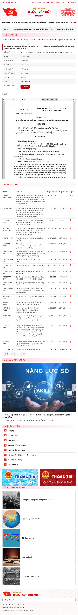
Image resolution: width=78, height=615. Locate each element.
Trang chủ (6, 22)
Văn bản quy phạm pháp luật (26, 39)
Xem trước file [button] (7, 94)
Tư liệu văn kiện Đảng (12, 426)
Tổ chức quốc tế (28, 538)
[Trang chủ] (9, 12)
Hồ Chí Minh (72, 2)
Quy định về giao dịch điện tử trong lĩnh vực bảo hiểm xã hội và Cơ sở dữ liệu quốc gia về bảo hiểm (30, 290)
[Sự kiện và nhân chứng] (11, 576)
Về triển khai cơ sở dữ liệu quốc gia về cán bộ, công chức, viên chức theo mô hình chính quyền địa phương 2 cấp (30, 222)
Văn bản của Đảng (8, 39)
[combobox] (39, 600)
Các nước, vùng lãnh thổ (31, 519)
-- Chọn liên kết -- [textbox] (9, 600)
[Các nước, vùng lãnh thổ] (11, 519)
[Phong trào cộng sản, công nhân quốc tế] (11, 500)
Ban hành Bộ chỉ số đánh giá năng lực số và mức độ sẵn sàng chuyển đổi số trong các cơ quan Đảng (37, 416)
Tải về (26, 87)
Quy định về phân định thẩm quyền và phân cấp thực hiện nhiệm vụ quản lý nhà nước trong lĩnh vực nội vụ (30, 344)
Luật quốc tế (27, 557)
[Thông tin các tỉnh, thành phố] (58, 477)
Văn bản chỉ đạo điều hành (47, 39)
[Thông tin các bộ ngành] (20, 477)
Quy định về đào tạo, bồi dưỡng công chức (30, 265)
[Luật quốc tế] (11, 557)
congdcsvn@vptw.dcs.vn (15, 607)
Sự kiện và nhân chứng (30, 576)
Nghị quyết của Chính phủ (66, 40)
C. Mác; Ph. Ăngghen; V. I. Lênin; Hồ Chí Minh (29, 22)
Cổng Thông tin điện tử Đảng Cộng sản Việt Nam (48, 2)
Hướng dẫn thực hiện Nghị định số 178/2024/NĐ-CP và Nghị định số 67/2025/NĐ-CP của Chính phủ (27, 310)
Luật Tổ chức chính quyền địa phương (28, 349)
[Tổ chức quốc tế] (11, 538)
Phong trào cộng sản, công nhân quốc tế (37, 500)
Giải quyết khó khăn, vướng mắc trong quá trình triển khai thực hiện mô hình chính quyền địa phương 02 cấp (30, 246)
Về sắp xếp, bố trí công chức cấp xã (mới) (30, 296)
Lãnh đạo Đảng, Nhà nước (58, 22)
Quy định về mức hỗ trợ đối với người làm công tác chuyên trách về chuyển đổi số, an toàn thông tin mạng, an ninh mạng (30, 254)
